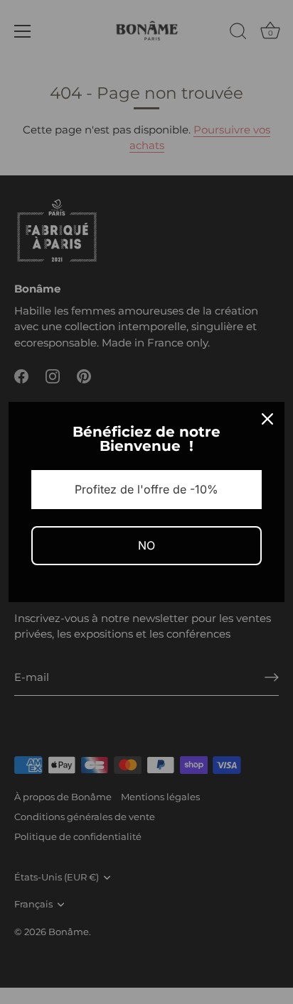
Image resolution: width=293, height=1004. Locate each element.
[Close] (267, 419)
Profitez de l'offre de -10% (146, 489)
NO (146, 545)
